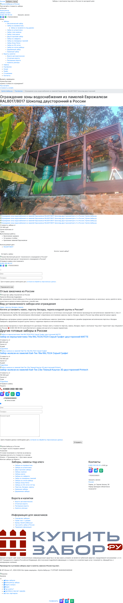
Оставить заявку (7, 254)
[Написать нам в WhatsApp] (5, 17)
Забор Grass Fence (13, 43)
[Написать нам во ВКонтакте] (18, 394)
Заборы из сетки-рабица (24, 480)
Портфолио (8, 67)
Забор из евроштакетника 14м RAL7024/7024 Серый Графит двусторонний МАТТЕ (44, 336)
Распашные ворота (14, 60)
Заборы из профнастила (23, 465)
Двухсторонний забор (15, 36)
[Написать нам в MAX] (3, 17)
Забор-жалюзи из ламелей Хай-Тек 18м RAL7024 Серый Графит (34, 353)
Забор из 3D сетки (14, 45)
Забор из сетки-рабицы (15, 47)
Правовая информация (23, 527)
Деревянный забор (14, 49)
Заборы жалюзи (21, 472)
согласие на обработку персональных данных (41, 281)
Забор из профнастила (15, 26)
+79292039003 (12, 17)
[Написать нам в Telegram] (1, 17)
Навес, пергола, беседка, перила (11, 307)
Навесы (6, 65)
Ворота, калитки (9, 54)
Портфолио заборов (22, 518)
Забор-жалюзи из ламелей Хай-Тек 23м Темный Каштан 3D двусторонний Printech (44, 369)
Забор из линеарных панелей (17, 41)
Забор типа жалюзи (14, 32)
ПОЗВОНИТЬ (53, 601)
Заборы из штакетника (23, 467)
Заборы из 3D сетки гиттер (25, 485)
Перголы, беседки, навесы (24, 487)
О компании (8, 73)
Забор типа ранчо (13, 34)
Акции (6, 69)
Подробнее (4, 349)
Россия (2, 1)
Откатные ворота (13, 58)
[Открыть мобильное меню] (0, 578)
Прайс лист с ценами (22, 520)
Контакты (7, 75)
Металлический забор (15, 23)
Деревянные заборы (22, 491)
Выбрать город (11, 1)
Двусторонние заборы (23, 470)
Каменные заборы (21, 489)
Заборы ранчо (20, 474)
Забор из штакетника (15, 30)
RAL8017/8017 (8, 247)
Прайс (6, 71)
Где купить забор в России (24, 525)
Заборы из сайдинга (22, 476)
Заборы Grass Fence (22, 483)
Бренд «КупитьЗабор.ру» (24, 523)
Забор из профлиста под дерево (22, 28)
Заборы (6, 21)
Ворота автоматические (16, 56)
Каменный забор (13, 52)
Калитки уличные (13, 62)
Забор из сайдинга (14, 39)
